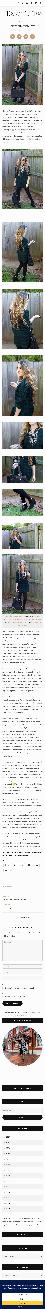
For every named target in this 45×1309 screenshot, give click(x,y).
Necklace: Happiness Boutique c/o (16, 622)
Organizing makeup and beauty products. (17, 908)
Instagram (19, 837)
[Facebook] (17, 3)
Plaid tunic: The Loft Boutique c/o (14, 616)
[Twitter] (21, 3)
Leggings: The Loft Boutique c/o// (14, 619)
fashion (22, 22)
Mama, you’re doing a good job (14, 899)
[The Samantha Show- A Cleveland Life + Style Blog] (22, 13)
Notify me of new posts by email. (14, 997)
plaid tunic (13, 802)
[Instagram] (30, 3)
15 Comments (7, 887)
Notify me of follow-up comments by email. (18, 988)
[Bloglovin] (35, 3)
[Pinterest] (26, 3)
